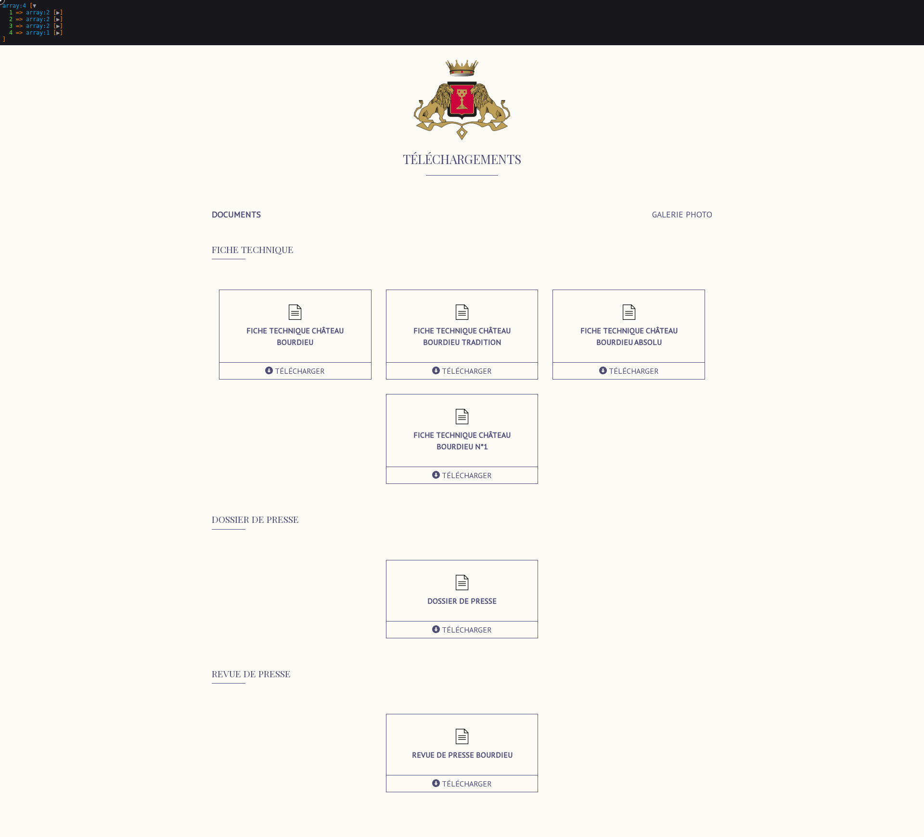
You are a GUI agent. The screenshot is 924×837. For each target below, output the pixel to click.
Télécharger (299, 371)
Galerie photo (682, 214)
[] (32, 22)
